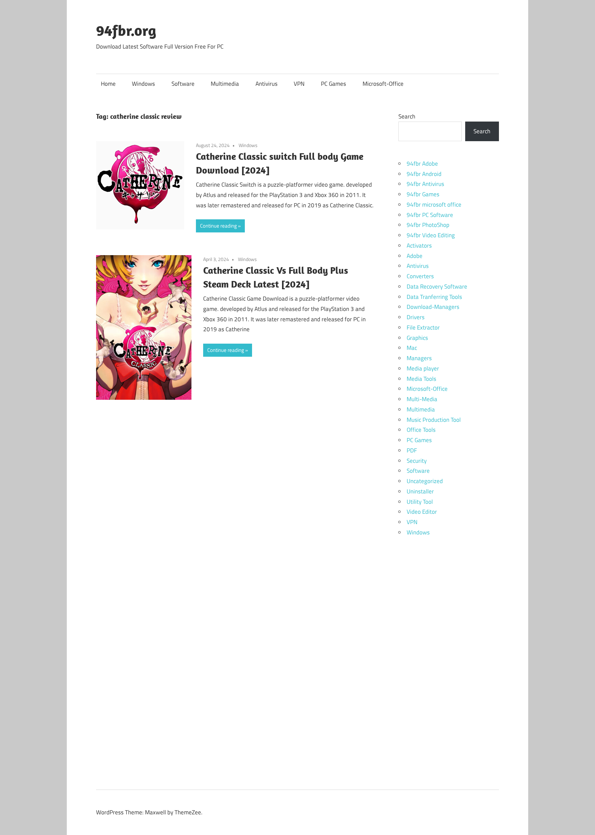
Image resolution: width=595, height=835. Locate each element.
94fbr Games (423, 194)
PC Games (333, 83)
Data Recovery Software (437, 286)
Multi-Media (422, 399)
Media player (423, 368)
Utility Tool (420, 501)
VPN (299, 83)
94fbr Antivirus (425, 183)
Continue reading (218, 226)
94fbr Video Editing (431, 235)
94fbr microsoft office (434, 204)
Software (183, 83)
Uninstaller (420, 491)
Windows (143, 83)
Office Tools (421, 429)
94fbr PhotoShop (428, 224)
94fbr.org (126, 30)
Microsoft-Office (383, 83)
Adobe (414, 255)
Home (108, 83)
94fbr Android (424, 173)
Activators (419, 245)
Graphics (417, 337)
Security (417, 460)
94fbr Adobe (422, 163)
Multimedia (225, 83)
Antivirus (266, 83)
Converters (420, 276)
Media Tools (421, 378)
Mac (412, 347)
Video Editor (422, 511)
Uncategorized (425, 481)
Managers (419, 358)
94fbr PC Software (430, 214)
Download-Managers (433, 306)
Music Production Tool (434, 419)
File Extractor (423, 327)
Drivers (416, 317)
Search (406, 116)
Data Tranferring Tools (434, 296)
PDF (412, 450)
